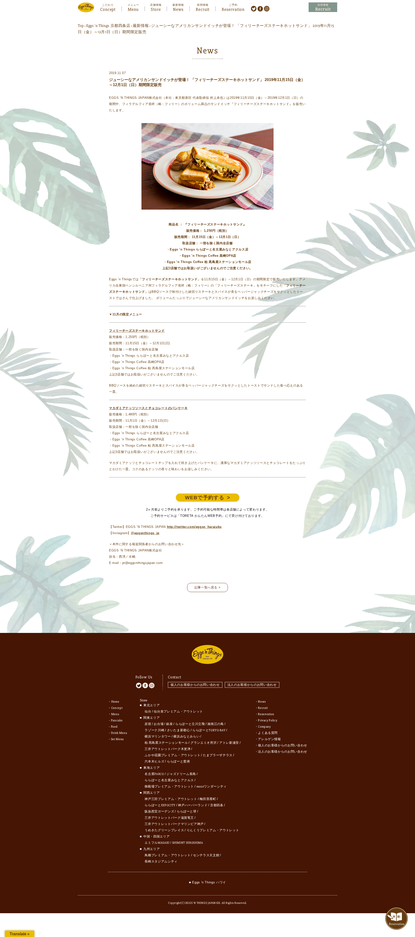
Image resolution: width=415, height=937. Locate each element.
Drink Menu (119, 733)
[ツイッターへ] (253, 8)
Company (264, 727)
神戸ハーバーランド (193, 805)
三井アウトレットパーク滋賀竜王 (169, 818)
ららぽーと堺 (186, 811)
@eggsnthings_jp (145, 533)
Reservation (233, 9)
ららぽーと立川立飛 (190, 724)
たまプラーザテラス (217, 755)
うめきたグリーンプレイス (164, 830)
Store (156, 9)
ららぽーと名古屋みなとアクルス (169, 780)
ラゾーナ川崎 (154, 730)
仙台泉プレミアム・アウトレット (178, 711)
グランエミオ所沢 (203, 743)
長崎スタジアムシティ (161, 861)
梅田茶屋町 (208, 799)
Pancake (117, 720)
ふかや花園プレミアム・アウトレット (172, 755)
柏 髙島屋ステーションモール (166, 743)
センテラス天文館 (206, 855)
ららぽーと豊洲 (178, 761)
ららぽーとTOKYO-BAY (209, 730)
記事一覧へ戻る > (208, 587)
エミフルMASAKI (157, 843)
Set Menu (117, 739)
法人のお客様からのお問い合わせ (252, 685)
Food (114, 727)
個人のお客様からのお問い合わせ (195, 685)
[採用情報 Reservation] (323, 7)
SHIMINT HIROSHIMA (187, 843)
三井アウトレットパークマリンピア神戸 (174, 824)
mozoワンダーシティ (211, 786)
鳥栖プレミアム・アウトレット (167, 855)
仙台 (148, 711)
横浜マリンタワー (158, 736)
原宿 (148, 724)
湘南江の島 (215, 724)
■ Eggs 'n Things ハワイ (207, 882)
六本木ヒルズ (154, 761)
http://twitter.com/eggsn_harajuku (194, 527)
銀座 (169, 724)
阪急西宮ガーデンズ (159, 811)
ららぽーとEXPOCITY (160, 805)
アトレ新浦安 (229, 743)
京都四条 (216, 805)
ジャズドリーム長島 (181, 774)
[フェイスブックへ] (260, 8)
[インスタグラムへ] (266, 8)
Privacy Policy (267, 720)
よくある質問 (268, 733)
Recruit (202, 9)
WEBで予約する (205, 497)
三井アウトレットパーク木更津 (167, 749)
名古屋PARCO (154, 774)
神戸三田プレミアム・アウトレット (171, 799)
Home (115, 702)
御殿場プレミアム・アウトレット (169, 786)
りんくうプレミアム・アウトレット (213, 830)
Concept (108, 9)
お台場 (159, 724)
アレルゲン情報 (269, 739)
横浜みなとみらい (186, 736)
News (178, 9)
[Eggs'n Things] (86, 9)
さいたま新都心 (178, 730)
